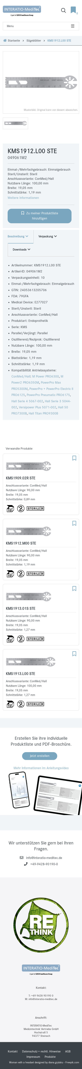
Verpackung (46, 236)
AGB (68, 1051)
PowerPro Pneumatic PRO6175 (48, 395)
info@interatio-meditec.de (44, 858)
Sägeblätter (34, 40)
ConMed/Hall (20, 376)
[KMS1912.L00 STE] (41, 82)
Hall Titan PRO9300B (43, 413)
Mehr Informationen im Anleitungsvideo (41, 768)
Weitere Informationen (23, 198)
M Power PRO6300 (45, 376)
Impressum (33, 1056)
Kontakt (13, 1051)
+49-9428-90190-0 (44, 864)
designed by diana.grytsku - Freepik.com (57, 1062)
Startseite (13, 40)
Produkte (50, 1056)
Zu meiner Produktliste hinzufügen (41, 216)
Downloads (20, 249)
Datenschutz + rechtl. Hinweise (41, 1051)
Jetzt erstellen (39, 756)
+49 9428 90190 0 (42, 995)
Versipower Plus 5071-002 (37, 407)
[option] (41, 82)
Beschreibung (16, 236)
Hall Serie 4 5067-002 (27, 401)
